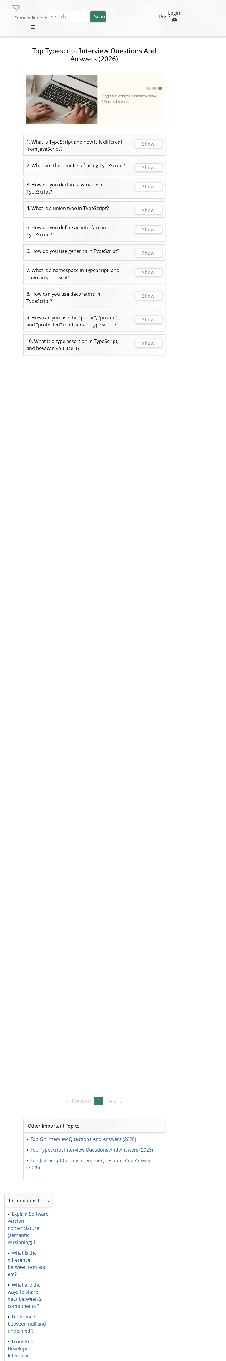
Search (100, 16)
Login (174, 13)
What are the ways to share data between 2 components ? (25, 1295)
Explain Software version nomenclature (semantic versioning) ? (29, 1228)
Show (148, 144)
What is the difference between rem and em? (28, 1263)
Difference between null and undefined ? (27, 1323)
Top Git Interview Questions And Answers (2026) (83, 1139)
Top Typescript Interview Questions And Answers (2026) (91, 1150)
